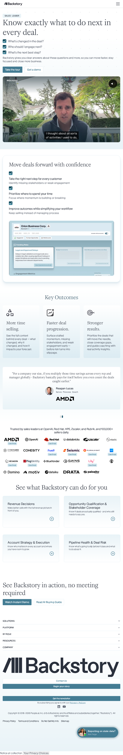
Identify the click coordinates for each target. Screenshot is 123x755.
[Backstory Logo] (13, 4)
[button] (117, 3)
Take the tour (12, 69)
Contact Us (61, 681)
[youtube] (64, 707)
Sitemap (65, 721)
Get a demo (34, 69)
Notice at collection (11, 753)
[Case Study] (11, 439)
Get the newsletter (61, 698)
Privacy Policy (9, 721)
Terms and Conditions (28, 721)
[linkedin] (59, 707)
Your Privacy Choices (36, 753)
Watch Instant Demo (17, 602)
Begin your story (61, 686)
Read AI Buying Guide (49, 602)
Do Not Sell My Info (50, 721)
